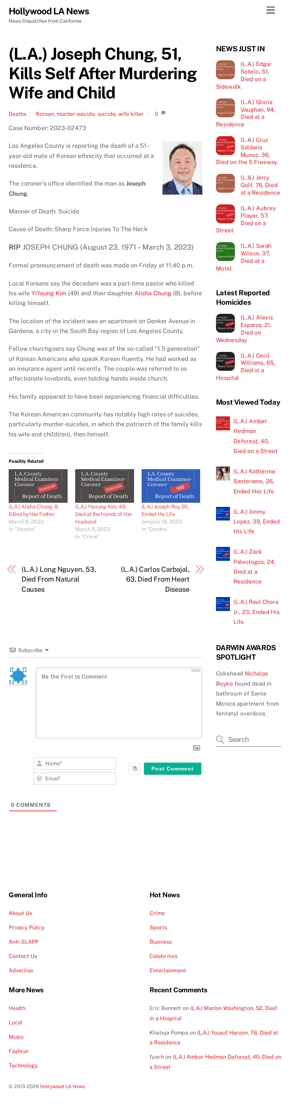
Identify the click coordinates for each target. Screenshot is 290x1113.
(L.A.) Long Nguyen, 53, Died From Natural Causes (59, 579)
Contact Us (23, 956)
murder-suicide (76, 114)
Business (161, 941)
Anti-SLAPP (24, 941)
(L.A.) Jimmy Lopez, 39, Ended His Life (256, 521)
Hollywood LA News (62, 1086)
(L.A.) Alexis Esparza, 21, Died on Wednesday (244, 328)
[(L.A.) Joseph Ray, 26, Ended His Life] (171, 486)
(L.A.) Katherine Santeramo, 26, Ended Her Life (254, 481)
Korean (45, 114)
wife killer (130, 114)
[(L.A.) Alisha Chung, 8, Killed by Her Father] (38, 486)
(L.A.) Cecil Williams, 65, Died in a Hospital (245, 366)
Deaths (17, 114)
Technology (23, 1065)
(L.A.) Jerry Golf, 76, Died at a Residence (260, 185)
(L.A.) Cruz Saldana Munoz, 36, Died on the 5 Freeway (246, 151)
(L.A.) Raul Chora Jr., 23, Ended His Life (256, 612)
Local (15, 1022)
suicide (106, 114)
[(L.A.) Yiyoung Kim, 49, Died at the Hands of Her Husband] (104, 486)
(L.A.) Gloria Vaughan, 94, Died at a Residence (245, 113)
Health (17, 1008)
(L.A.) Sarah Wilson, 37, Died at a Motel (243, 257)
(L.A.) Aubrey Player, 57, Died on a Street (246, 219)
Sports (158, 927)
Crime (157, 913)
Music (16, 1036)
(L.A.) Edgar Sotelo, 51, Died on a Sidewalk (243, 75)
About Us (20, 913)
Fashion (18, 1051)
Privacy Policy (27, 927)
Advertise (21, 970)
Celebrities (163, 956)
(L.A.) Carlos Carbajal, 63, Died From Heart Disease (155, 579)
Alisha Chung (152, 293)
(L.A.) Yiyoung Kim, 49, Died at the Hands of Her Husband (103, 514)
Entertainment (168, 970)
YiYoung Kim (48, 293)
